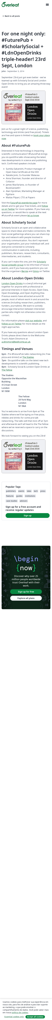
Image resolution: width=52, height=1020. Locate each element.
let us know (33, 215)
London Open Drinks (12, 283)
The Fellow (7, 369)
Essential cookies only (14, 1016)
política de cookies (20, 1012)
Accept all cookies (35, 1016)
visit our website (33, 320)
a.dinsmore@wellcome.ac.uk (16, 341)
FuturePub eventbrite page (23, 202)
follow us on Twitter (12, 323)
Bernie (24, 271)
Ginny (36, 271)
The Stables (28, 357)
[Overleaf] (10, 4)
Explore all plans (26, 598)
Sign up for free (26, 591)
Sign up (27, 515)
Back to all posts (11, 16)
